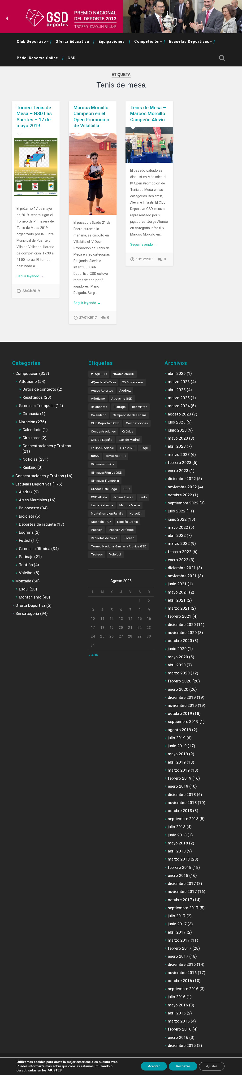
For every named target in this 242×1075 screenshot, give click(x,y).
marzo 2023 (179, 454)
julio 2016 (177, 996)
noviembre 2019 (182, 705)
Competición (147, 41)
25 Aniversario (132, 382)
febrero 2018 (179, 867)
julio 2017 (177, 915)
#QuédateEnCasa (103, 382)
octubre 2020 (180, 640)
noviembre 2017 (182, 891)
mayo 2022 (178, 527)
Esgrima (26, 532)
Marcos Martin (129, 505)
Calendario (32, 429)
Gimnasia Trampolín (37, 405)
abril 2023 (177, 446)
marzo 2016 (179, 1021)
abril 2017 (177, 932)
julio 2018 (177, 826)
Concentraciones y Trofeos (46, 445)
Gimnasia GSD (116, 456)
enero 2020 (178, 689)
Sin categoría (27, 613)
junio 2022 (177, 519)
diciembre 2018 (182, 794)
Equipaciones (112, 41)
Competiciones (137, 423)
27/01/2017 (88, 318)
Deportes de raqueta (37, 524)
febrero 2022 (179, 551)
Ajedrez (26, 491)
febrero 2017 (179, 948)
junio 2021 (177, 583)
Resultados (32, 397)
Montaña (23, 581)
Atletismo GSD (121, 398)
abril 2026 (177, 373)
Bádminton (139, 407)
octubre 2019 (180, 713)
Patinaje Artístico (121, 530)
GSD (72, 58)
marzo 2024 (179, 405)
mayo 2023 (178, 438)
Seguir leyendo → (30, 276)
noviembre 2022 (182, 487)
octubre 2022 (180, 495)
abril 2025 (177, 389)
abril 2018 (177, 851)
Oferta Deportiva (30, 605)
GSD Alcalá (99, 497)
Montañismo (30, 597)
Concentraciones (103, 431)
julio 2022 (177, 511)
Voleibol (26, 572)
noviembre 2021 (182, 575)
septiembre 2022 (183, 503)
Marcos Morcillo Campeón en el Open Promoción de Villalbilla (91, 117)
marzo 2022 (179, 543)
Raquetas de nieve (104, 538)
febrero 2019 (179, 778)
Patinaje (26, 556)
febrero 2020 (179, 681)
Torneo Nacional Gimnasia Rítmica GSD (119, 546)
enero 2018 (178, 875)
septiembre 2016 (183, 988)
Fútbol (24, 540)
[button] (7, 18)
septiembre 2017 (183, 907)
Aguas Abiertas (102, 390)
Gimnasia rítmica (102, 464)
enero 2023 (178, 470)
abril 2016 (177, 1013)
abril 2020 (177, 665)
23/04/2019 (31, 291)
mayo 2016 (178, 1005)
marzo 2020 (179, 673)
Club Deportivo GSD (105, 423)
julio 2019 (177, 737)
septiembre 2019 (183, 721)
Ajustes (211, 1066)
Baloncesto (29, 508)
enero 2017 (178, 956)
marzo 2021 (179, 608)
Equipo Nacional (102, 448)
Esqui (24, 589)
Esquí (144, 448)
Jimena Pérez (123, 497)
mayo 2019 (178, 754)
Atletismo (28, 381)
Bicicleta (26, 516)
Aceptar (154, 1066)
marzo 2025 (179, 397)
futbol (95, 456)
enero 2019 (178, 786)
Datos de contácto (39, 389)
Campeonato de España (130, 415)
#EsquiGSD (99, 374)
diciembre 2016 (182, 964)
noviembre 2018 (182, 802)
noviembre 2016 (182, 972)
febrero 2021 (179, 616)
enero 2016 (178, 1037)
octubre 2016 (180, 980)
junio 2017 (177, 924)
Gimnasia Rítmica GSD (106, 472)
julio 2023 (177, 422)
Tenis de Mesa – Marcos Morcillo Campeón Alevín (148, 113)
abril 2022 (177, 535)
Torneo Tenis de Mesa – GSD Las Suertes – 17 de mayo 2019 (34, 117)
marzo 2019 (179, 770)
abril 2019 (177, 762)
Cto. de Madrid (129, 439)
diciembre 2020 (182, 624)
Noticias (30, 459)
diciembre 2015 (182, 1045)
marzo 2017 (179, 940)
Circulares (31, 437)
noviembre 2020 (182, 632)
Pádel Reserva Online (37, 58)
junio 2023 (177, 430)
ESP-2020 (127, 448)
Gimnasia (30, 413)
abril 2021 (177, 600)
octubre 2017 (180, 899)
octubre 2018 (180, 810)
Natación (27, 422)
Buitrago (120, 407)
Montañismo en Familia (107, 513)
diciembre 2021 (182, 567)
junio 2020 (177, 648)
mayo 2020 (178, 657)
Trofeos (97, 554)
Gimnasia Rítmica (34, 548)
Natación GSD (101, 522)
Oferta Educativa (72, 41)
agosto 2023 (179, 414)
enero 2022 (178, 559)
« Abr (93, 655)
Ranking (29, 467)
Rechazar (183, 1066)
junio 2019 (177, 745)
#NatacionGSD (123, 374)
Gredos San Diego (104, 489)
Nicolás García (127, 522)
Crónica (127, 431)
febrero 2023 (179, 462)
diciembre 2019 (182, 697)
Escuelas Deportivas (189, 41)
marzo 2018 (179, 859)
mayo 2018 (178, 843)
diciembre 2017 (182, 883)
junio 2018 (177, 835)
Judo (143, 497)
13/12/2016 (144, 259)
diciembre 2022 (182, 478)
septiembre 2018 (183, 818)
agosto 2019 (179, 729)
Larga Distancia (102, 505)
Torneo (129, 538)
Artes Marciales (33, 500)
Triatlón (26, 564)
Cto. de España (101, 439)
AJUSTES (55, 1070)
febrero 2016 (179, 1029)
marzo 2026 (179, 381)
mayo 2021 (178, 592)
